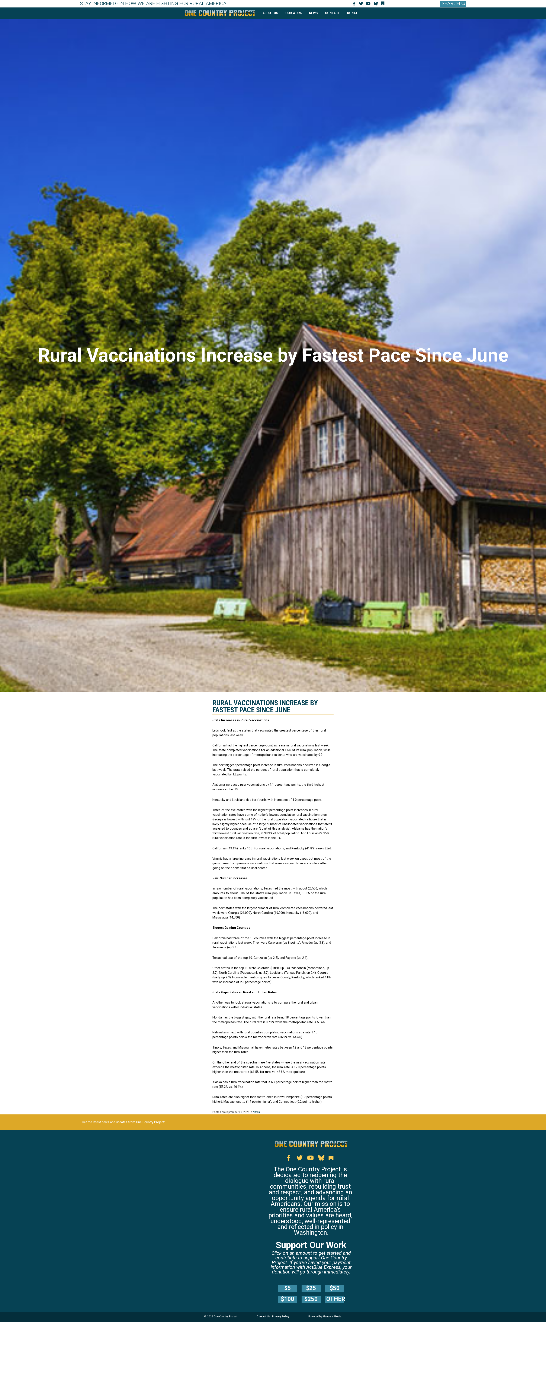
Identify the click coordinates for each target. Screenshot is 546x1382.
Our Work (293, 13)
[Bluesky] (376, 5)
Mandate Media (332, 1316)
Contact (332, 13)
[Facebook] (354, 5)
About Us (270, 13)
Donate (353, 13)
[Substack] (383, 5)
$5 (287, 1288)
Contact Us (263, 1316)
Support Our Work (311, 1245)
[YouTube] (369, 5)
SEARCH (451, 3)
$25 (311, 1288)
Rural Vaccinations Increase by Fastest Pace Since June (265, 706)
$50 (335, 1288)
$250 (311, 1299)
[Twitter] (361, 5)
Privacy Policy (280, 1316)
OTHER (335, 1299)
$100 (287, 1299)
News (313, 13)
